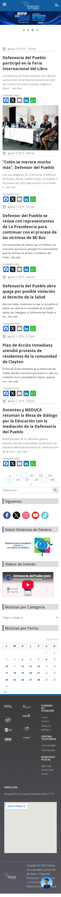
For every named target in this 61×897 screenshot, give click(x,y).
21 (38, 672)
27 (30, 679)
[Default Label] (35, 515)
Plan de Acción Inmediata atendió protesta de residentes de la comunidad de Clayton (30, 353)
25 (14, 679)
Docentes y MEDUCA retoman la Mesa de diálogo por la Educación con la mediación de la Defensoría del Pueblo (30, 420)
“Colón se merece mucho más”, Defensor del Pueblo (28, 164)
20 (30, 672)
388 (52, 479)
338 (36, 479)
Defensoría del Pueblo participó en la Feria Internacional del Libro (25, 63)
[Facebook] (7, 515)
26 (22, 679)
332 (32, 475)
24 (6, 679)
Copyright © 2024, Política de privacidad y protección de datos (41, 869)
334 (50, 475)
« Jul (5, 692)
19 (22, 672)
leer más (17, 88)
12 (22, 666)
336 (18, 479)
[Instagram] (26, 515)
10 (6, 666)
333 (41, 475)
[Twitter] (16, 515)
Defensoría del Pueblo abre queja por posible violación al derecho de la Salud (29, 291)
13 (30, 666)
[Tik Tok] (45, 515)
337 (27, 479)
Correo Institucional (39, 882)
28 (38, 679)
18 (14, 672)
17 (6, 672)
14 (38, 666)
